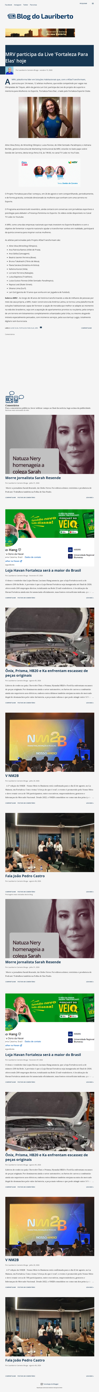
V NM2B (12, 775)
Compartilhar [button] (86, 328)
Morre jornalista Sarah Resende (33, 477)
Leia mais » (90, 497)
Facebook (8, 5)
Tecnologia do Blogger (50, 1384)
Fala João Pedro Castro (25, 876)
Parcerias (33, 5)
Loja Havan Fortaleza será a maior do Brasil (43, 570)
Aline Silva (14, 328)
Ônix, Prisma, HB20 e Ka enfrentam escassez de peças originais (46, 673)
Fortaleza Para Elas (26, 328)
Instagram (17, 5)
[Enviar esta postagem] (41, 328)
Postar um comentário (26, 497)
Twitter (25, 5)
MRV (36, 328)
